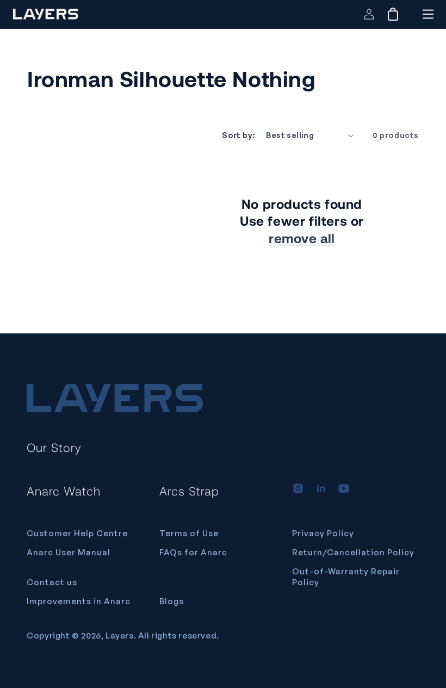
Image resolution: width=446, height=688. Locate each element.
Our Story (54, 447)
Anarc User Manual (68, 552)
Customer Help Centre (77, 533)
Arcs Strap (189, 491)
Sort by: (238, 135)
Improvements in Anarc (79, 601)
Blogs (171, 601)
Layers (120, 635)
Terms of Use (189, 533)
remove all (302, 238)
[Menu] (428, 14)
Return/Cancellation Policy (353, 552)
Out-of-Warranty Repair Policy (346, 576)
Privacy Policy (323, 533)
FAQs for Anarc (193, 552)
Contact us (52, 582)
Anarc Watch (64, 491)
